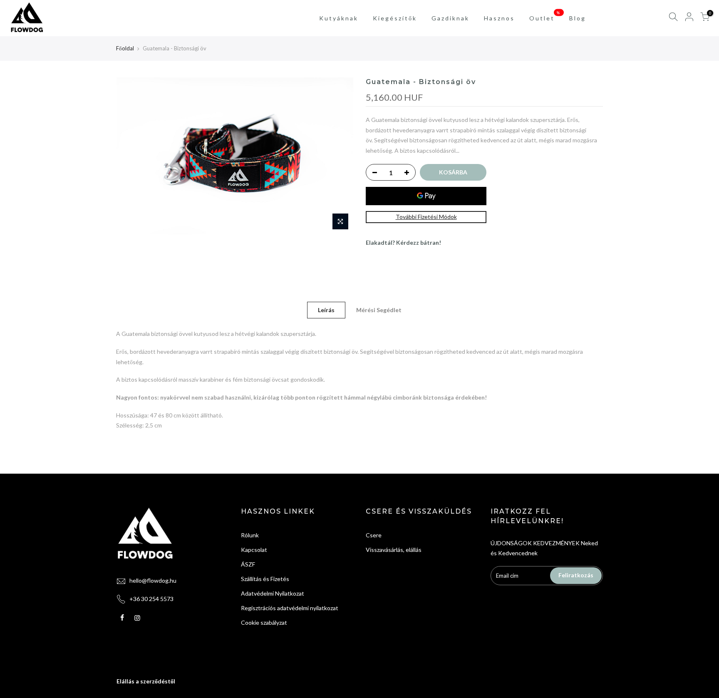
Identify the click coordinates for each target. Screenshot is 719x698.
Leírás (326, 309)
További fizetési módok (426, 216)
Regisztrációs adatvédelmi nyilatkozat (289, 607)
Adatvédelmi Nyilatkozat (272, 593)
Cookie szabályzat (264, 622)
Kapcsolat (254, 549)
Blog (577, 18)
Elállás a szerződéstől (146, 681)
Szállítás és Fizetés (265, 578)
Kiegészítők (395, 18)
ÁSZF (248, 564)
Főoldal (125, 48)
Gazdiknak (450, 18)
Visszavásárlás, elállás (393, 549)
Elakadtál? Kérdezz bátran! (403, 242)
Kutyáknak (338, 18)
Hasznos (499, 18)
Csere (374, 535)
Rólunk (250, 535)
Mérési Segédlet (379, 309)
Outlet (545, 16)
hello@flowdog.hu (152, 580)
